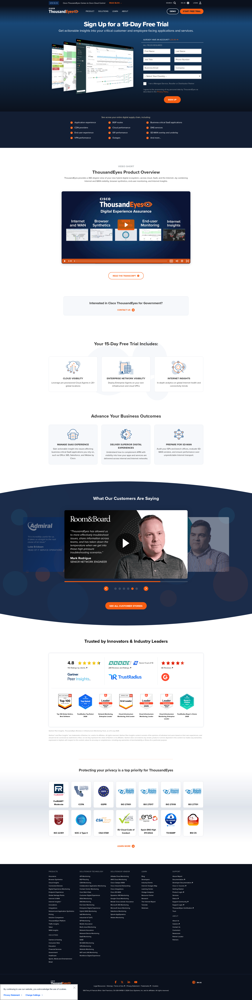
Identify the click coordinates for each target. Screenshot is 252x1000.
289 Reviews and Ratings (119, 668)
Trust (174, 911)
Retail (51, 962)
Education (52, 946)
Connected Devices (56, 886)
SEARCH (169, 3)
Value (51, 927)
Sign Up (172, 99)
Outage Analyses (148, 892)
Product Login (177, 892)
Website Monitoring (87, 949)
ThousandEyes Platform (57, 921)
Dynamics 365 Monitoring (120, 895)
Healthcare (52, 956)
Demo (173, 11)
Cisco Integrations (117, 889)
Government (53, 952)
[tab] (115, 588)
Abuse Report (177, 876)
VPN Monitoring (85, 946)
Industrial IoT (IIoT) (86, 917)
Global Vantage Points (56, 895)
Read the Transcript (124, 276)
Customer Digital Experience (90, 895)
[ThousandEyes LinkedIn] (129, 982)
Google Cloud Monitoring (120, 898)
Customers (176, 930)
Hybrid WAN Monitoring (88, 911)
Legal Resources (99, 986)
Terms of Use (119, 986)
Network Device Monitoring (89, 933)
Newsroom (176, 933)
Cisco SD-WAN (116, 892)
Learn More (124, 846)
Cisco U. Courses (178, 886)
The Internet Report (149, 902)
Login (195, 3)
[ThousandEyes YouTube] (135, 982)
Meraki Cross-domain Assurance (122, 902)
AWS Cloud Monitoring (119, 879)
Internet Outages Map (149, 886)
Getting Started (177, 889)
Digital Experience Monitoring (59, 889)
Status (174, 898)
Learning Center (147, 889)
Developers (146, 879)
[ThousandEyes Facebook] (116, 982)
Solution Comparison (56, 917)
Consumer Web (54, 943)
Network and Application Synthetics (61, 911)
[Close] (74, 987)
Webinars (145, 908)
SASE (81, 940)
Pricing (51, 914)
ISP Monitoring (85, 921)
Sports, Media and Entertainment (60, 959)
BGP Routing (84, 879)
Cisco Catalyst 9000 (118, 883)
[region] (39, 992)
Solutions (103, 11)
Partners (175, 940)
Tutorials (145, 905)
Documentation (178, 879)
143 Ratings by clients (77, 668)
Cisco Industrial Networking (120, 886)
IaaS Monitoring (85, 914)
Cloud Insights (54, 883)
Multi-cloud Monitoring (88, 927)
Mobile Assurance (86, 924)
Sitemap (110, 986)
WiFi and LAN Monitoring (88, 952)
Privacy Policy (162, 92)
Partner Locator (177, 937)
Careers (175, 924)
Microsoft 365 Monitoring (120, 905)
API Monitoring (85, 876)
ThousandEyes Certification (182, 908)
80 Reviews (166, 668)
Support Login (177, 905)
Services (175, 895)
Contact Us (124, 310)
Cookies (155, 986)
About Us (175, 921)
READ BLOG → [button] (115, 3)
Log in (173, 40)
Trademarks (145, 986)
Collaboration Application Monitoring (93, 886)
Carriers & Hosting (55, 940)
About (125, 11)
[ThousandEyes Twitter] (122, 982)
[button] (184, 3)
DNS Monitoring (85, 902)
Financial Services (55, 949)
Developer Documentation (182, 883)
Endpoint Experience (56, 892)
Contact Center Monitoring (89, 889)
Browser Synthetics (56, 879)
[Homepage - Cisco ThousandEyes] (66, 11)
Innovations (53, 905)
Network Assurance (87, 930)
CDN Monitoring (85, 883)
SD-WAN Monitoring (87, 943)
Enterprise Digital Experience (90, 908)
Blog (143, 876)
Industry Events (147, 883)
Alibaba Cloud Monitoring (120, 876)
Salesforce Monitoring (118, 911)
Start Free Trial (192, 11)
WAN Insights (53, 930)
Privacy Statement (133, 986)
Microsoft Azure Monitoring (120, 908)
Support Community (179, 902)
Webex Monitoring (117, 917)
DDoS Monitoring (86, 898)
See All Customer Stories (125, 606)
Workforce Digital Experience (90, 956)
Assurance (52, 876)
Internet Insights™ (55, 902)
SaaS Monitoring (85, 937)
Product (90, 11)
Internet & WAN (54, 898)
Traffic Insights (54, 924)
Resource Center (148, 895)
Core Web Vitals (85, 892)
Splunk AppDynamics (118, 914)
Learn (115, 11)
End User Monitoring (87, 905)
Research (145, 898)
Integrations (53, 908)
